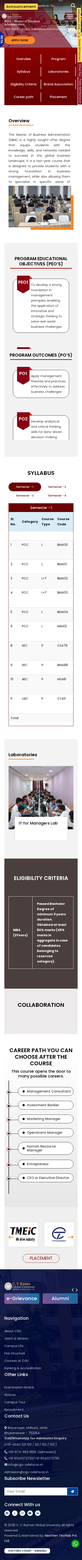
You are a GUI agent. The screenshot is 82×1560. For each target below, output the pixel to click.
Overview (23, 59)
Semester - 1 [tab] (24, 487)
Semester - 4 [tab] (57, 495)
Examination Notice (19, 1387)
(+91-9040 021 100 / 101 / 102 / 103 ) (30, 1444)
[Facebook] (7, 1513)
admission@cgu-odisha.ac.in (26, 1472)
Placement (58, 97)
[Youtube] (30, 1513)
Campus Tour (14, 1402)
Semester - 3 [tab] (25, 495)
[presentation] (10, 806)
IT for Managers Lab (38, 823)
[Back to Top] (74, 1554)
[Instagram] (22, 1513)
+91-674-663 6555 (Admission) (32, 1452)
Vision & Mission (16, 1338)
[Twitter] (14, 1513)
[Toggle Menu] (70, 16)
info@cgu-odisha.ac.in (25, 1464)
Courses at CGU (16, 1361)
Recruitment (14, 1409)
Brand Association (58, 84)
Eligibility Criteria (23, 84)
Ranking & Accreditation (22, 1368)
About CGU (12, 1331)
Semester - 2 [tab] (57, 487)
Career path (23, 97)
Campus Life (14, 1346)
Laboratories (58, 71)
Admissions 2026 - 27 (78, 22)
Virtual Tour (80, 70)
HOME (7, 29)
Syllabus (23, 71)
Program (58, 59)
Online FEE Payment (79, 50)
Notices (10, 1395)
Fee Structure (14, 1353)
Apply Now (19, 40)
